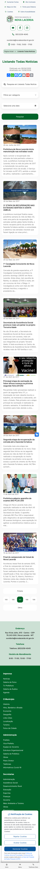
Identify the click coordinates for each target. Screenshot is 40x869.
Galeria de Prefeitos (11, 754)
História (6, 704)
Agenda (6, 692)
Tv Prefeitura (8, 686)
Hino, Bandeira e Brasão (13, 708)
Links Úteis (7, 718)
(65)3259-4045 (21, 34)
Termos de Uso (28, 855)
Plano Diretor (8, 761)
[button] (9, 12)
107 (20, 599)
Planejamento (8, 810)
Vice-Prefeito (8, 743)
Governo (6, 800)
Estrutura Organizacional (13, 750)
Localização (8, 721)
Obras (5, 757)
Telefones (7, 764)
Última (20, 608)
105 (6, 599)
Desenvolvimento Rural (12, 786)
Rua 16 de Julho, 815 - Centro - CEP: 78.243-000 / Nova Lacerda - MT (20, 634)
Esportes (6, 793)
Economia (7, 711)
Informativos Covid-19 (12, 767)
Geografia (7, 714)
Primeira (20, 591)
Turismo (6, 725)
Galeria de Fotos (9, 682)
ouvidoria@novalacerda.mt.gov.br (20, 40)
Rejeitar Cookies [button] (20, 836)
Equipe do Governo (11, 747)
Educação (7, 790)
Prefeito (6, 740)
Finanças (6, 796)
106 (13, 599)
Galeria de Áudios (10, 689)
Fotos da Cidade (10, 728)
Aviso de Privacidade (16, 855)
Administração (9, 779)
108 (27, 599)
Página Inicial (8, 51)
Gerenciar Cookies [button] (20, 849)
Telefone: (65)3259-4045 (20, 648)
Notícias (6, 679)
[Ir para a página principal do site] (20, 19)
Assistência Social (10, 783)
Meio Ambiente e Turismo (13, 803)
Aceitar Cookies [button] (20, 843)
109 (34, 599)
